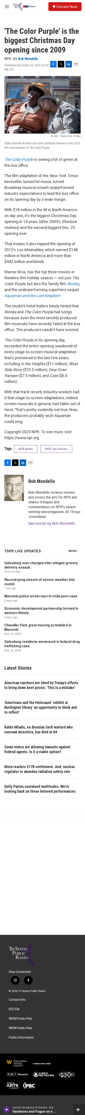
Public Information (21, 1037)
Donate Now (66, 7)
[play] (6, 1109)
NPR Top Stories (56, 449)
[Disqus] (42, 875)
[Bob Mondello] (14, 488)
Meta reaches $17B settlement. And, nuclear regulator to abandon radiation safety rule (39, 769)
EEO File (14, 1009)
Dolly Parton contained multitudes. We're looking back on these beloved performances (39, 789)
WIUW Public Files (20, 1028)
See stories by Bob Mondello (51, 523)
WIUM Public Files (20, 1018)
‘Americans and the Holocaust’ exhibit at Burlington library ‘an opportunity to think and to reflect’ (40, 707)
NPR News (26, 449)
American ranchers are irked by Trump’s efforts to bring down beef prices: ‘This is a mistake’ (41, 685)
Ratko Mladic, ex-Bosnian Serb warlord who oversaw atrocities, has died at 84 (38, 729)
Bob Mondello (28, 58)
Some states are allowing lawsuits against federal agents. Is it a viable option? (37, 749)
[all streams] (79, 1109)
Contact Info (17, 999)
